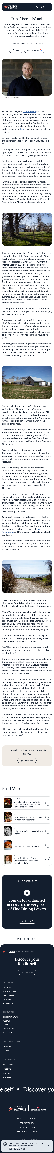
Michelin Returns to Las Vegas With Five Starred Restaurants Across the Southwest (27, 804)
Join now (28, 972)
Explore (12, 952)
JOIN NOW (13, 1149)
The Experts (8, 995)
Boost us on (33, 50)
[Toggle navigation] (47, 6)
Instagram (8, 1064)
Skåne (22, 129)
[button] (37, 6)
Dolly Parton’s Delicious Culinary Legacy (28, 832)
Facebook (7, 1069)
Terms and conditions (27, 1119)
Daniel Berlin (29, 111)
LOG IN (23, 1149)
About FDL (7, 1046)
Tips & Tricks (8, 1029)
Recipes (6, 1021)
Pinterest (7, 1077)
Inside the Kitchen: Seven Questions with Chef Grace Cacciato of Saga (26, 860)
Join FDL (6, 1050)
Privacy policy (27, 1123)
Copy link (28, 760)
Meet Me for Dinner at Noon (26, 846)
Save (18, 50)
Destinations (9, 999)
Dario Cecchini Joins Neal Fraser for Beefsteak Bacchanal (28, 818)
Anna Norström (20, 43)
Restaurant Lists (10, 991)
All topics (7, 1033)
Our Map (7, 987)
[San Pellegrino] (38, 1109)
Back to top (23, 939)
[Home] (10, 7)
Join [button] (42, 6)
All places (8, 1003)
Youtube (7, 1073)
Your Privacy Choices (27, 1127)
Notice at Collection (27, 1131)
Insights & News (10, 1017)
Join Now (28, 921)
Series (5, 1025)
